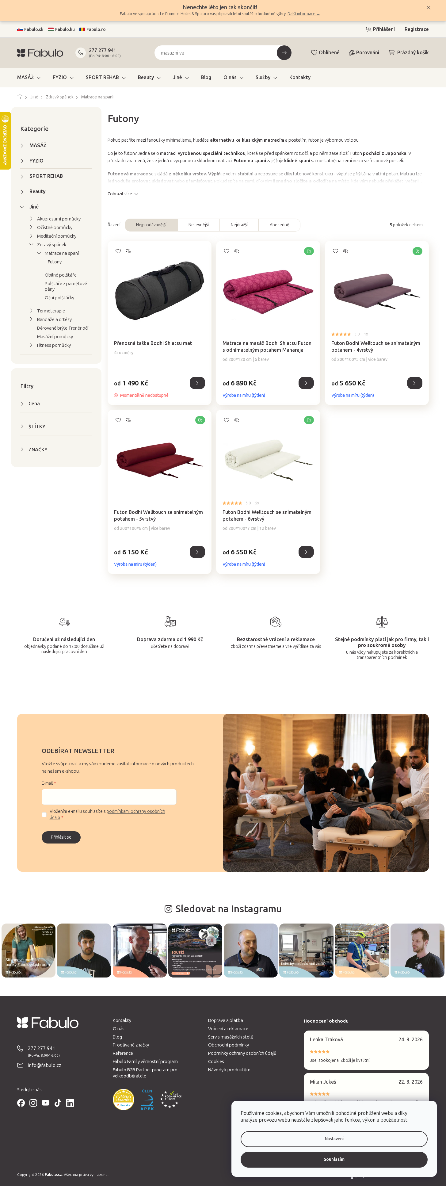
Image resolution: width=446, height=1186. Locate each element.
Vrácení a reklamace (228, 1028)
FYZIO (36, 161)
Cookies (216, 1061)
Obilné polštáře (61, 275)
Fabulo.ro (96, 29)
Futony (55, 262)
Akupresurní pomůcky (59, 219)
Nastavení (334, 1139)
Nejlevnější (199, 225)
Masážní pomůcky (55, 336)
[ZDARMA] (268, 286)
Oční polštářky (59, 297)
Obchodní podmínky (228, 1045)
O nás (118, 1028)
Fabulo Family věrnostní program (145, 1061)
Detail (197, 383)
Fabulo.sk (34, 29)
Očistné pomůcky (54, 227)
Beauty (37, 191)
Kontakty (122, 1020)
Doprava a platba (225, 1020)
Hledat (284, 52)
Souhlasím (334, 1159)
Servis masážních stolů (230, 1037)
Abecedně (279, 225)
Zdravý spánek (51, 244)
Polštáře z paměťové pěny (66, 286)
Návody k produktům (229, 1070)
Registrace (417, 29)
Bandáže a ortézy (54, 319)
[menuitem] (29, 77)
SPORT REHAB (46, 176)
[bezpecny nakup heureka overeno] (123, 1099)
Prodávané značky (131, 1045)
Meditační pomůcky (56, 236)
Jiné (34, 207)
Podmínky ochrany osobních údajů (242, 1053)
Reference (123, 1053)
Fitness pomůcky (54, 345)
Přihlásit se (61, 837)
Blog (117, 1037)
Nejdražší (239, 225)
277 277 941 (102, 50)
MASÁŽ (38, 145)
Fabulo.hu (65, 29)
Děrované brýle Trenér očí (62, 328)
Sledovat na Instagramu (228, 909)
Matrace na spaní (62, 253)
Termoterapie (51, 311)
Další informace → (304, 13)
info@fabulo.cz (44, 1065)
